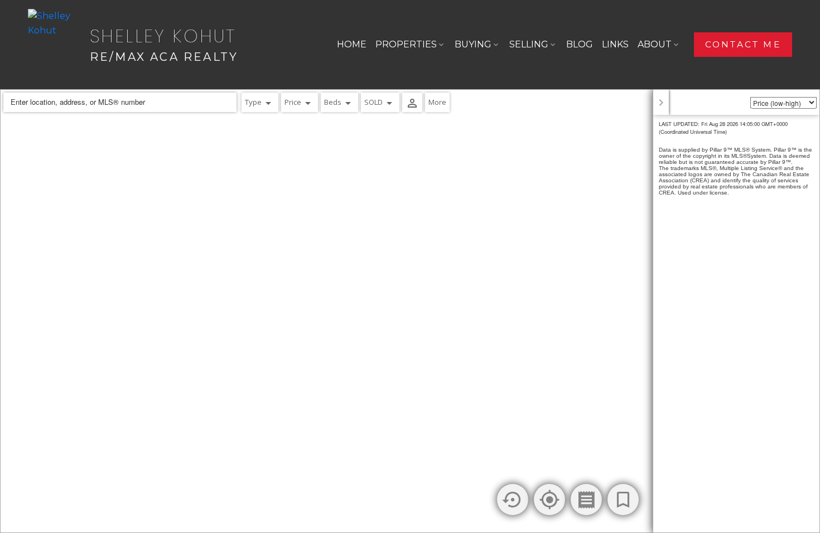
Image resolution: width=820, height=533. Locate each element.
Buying (473, 44)
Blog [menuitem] (579, 44)
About (655, 44)
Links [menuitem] (615, 44)
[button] (743, 44)
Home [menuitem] (351, 44)
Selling (528, 44)
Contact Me (743, 44)
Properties (406, 44)
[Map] (410, 311)
